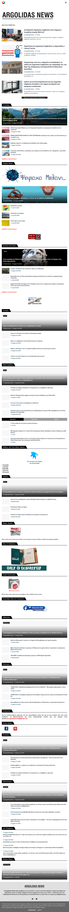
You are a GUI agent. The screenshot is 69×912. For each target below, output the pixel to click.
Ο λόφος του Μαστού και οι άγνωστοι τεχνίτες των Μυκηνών (27, 269)
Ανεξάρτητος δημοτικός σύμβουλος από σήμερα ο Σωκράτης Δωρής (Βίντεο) (43, 31)
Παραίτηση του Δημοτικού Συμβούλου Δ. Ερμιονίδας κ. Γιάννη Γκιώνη (44, 47)
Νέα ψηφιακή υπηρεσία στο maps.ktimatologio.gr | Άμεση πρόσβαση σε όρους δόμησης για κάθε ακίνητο (38, 431)
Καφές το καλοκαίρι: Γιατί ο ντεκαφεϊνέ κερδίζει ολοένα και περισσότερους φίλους (33, 348)
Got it (40, 910)
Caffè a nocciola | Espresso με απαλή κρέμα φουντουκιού (27, 356)
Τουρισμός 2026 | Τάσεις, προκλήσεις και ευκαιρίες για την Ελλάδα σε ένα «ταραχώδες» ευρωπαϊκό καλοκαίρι (38, 151)
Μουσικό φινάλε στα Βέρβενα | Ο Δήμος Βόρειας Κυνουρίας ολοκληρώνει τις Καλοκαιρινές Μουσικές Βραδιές (33, 796)
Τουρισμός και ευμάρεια (17, 213)
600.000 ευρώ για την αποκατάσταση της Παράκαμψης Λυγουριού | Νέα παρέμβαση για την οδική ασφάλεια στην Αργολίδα (38, 411)
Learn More (32, 910)
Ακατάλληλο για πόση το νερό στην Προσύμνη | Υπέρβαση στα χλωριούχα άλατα (25, 842)
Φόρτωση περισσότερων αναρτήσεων (34, 97)
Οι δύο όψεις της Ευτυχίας (18, 221)
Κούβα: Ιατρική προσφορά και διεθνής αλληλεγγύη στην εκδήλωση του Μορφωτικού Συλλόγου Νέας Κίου (31, 679)
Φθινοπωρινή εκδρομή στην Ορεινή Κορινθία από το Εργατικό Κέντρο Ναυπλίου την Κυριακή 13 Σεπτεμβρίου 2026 (34, 119)
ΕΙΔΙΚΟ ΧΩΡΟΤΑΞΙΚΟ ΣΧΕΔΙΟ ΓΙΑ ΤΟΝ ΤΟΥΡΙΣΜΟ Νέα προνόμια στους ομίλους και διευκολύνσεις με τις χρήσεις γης (39, 136)
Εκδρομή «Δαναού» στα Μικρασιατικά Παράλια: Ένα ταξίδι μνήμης (29, 143)
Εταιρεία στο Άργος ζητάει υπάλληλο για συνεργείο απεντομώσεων (29, 514)
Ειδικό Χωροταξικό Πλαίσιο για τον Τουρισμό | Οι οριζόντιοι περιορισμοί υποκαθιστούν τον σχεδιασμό (36, 128)
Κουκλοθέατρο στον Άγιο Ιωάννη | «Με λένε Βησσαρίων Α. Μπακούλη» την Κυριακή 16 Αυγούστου (38, 702)
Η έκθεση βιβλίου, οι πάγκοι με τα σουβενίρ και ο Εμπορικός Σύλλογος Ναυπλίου (33, 765)
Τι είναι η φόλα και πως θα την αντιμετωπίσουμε (24, 423)
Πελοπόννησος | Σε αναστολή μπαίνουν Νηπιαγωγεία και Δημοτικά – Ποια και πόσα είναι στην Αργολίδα (37, 758)
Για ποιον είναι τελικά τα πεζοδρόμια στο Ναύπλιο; (25, 403)
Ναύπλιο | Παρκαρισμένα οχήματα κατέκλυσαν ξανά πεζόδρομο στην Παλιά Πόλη (33, 395)
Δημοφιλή (12, 419)
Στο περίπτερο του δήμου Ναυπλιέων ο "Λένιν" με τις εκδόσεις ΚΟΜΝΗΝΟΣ (28, 198)
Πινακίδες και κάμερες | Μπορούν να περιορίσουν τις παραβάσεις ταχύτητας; (32, 388)
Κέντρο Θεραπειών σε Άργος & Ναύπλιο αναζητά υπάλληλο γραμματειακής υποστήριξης (33, 492)
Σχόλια (56, 419)
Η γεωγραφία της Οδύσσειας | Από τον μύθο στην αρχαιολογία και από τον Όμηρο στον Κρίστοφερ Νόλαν (32, 260)
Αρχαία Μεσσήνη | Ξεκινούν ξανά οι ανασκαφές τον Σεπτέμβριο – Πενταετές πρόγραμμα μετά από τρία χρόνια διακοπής (39, 820)
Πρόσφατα (34, 419)
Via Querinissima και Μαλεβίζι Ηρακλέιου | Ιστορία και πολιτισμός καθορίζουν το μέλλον (35, 812)
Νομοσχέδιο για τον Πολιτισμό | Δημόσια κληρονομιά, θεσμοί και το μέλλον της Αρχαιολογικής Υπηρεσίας (36, 277)
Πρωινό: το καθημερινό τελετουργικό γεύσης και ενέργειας (27, 341)
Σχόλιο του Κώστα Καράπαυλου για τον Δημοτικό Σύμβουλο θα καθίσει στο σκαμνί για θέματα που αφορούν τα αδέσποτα (42, 84)
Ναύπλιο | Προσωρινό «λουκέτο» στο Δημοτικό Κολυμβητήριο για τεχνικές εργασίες (34, 640)
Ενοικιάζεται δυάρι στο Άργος (19, 507)
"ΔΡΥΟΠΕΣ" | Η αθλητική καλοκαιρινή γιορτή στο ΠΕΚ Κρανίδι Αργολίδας (31, 655)
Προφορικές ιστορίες (16, 206)
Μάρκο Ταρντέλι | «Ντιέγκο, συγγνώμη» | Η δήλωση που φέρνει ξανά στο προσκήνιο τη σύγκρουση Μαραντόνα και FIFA (38, 648)
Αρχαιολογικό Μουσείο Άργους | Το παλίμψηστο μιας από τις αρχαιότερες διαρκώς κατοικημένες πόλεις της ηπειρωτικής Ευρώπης (37, 284)
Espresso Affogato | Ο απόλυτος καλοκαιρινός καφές (26, 333)
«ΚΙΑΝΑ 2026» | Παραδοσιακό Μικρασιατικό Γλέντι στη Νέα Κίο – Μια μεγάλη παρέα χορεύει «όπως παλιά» (38, 688)
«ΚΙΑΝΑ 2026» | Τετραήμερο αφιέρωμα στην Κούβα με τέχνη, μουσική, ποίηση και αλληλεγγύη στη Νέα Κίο (39, 695)
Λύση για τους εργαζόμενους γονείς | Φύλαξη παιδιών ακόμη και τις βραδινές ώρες (33, 499)
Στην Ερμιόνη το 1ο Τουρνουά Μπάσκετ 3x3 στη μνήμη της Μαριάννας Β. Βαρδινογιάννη (32, 633)
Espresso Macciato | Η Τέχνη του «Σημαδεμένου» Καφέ (22, 326)
